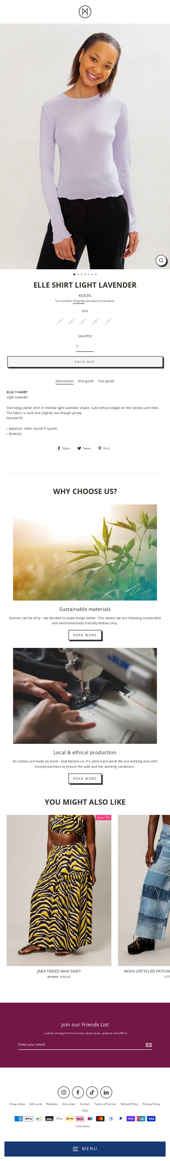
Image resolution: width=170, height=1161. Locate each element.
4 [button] (86, 275)
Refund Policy (129, 1104)
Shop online (17, 1104)
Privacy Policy (151, 1104)
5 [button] (89, 275)
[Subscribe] (148, 1045)
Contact (85, 1104)
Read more (85, 635)
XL (108, 321)
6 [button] (93, 275)
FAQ (85, 1110)
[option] (85, 146)
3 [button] (82, 275)
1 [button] (74, 274)
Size (85, 311)
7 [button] (96, 275)
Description (64, 381)
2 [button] (78, 275)
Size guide (86, 381)
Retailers (52, 1104)
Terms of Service (105, 1104)
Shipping (78, 300)
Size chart (68, 1104)
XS (95, 321)
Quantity (85, 336)
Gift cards (35, 1104)
